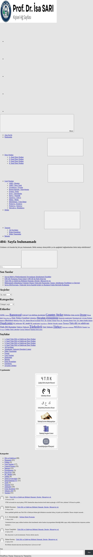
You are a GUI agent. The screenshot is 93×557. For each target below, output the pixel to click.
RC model (26, 323)
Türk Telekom (48, 327)
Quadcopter (6, 323)
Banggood (16, 314)
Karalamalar (9, 470)
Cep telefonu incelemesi (36, 315)
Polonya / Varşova (15, 206)
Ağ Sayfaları (13, 230)
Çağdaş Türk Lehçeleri (12, 329)
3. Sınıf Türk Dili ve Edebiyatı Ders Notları (20, 343)
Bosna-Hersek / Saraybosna (19, 189)
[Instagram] (22, 59)
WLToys (78, 327)
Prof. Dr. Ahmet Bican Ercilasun (30, 320)
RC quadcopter (35, 323)
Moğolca (16, 320)
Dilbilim (67, 315)
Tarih (6, 483)
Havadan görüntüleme (47, 317)
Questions (8, 364)
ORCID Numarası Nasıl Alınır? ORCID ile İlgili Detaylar (25, 279)
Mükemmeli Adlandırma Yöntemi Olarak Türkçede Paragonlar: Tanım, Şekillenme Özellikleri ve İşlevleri (42, 283)
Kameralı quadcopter (65, 318)
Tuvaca (66, 323)
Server (50, 323)
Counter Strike (54, 314)
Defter (7, 210)
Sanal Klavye (43, 323)
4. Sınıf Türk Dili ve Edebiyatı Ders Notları (20, 345)
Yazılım (7, 493)
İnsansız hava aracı (36, 329)
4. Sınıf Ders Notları (16, 163)
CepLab (25, 315)
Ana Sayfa (8, 135)
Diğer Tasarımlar (15, 234)
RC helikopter (17, 323)
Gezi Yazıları (9, 181)
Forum (7, 353)
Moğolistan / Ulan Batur (17, 202)
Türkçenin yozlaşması (68, 327)
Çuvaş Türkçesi (25, 329)
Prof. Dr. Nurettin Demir (65, 320)
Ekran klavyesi (7, 318)
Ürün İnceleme (10, 489)
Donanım (8, 460)
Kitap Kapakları (15, 232)
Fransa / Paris (14, 191)
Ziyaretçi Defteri (10, 366)
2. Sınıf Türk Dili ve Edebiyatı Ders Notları (20, 341)
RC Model (8, 474)
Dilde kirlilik (75, 315)
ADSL (2, 315)
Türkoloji (35, 326)
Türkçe (57, 326)
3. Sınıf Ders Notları (16, 161)
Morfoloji (9, 320)
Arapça (7, 315)
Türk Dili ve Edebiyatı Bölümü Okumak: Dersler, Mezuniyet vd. (28, 281)
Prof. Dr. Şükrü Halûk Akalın (82, 320)
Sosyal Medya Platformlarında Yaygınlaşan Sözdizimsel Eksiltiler (28, 277)
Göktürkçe (33, 318)
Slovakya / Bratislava (16, 208)
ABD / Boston (14, 183)
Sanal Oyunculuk (11, 478)
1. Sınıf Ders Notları (16, 157)
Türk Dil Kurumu (8, 327)
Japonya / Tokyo (15, 198)
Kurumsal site (77, 318)
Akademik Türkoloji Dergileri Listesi (18, 349)
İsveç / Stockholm (15, 194)
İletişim (7, 236)
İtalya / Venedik (14, 196)
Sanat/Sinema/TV (11, 481)
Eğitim (7, 462)
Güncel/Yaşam (10, 466)
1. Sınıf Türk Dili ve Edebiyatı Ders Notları (20, 339)
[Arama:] (10, 267)
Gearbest (25, 318)
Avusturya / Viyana (16, 187)
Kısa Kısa (8, 472)
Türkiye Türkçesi (23, 327)
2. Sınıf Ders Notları (16, 159)
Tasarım (7, 228)
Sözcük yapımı (57, 323)
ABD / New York (15, 185)
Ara (1, 549)
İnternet (7, 468)
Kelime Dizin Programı (27, 517)
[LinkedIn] (22, 94)
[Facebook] (22, 41)
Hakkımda (8, 137)
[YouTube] (22, 111)
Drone (83, 314)
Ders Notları (9, 155)
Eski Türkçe (17, 318)
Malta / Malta (14, 200)
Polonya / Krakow (15, 204)
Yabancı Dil (9, 491)
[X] (22, 76)
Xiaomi (84, 327)
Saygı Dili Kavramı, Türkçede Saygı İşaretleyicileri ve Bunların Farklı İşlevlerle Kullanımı (37, 285)
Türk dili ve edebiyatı (79, 323)
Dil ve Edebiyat (10, 458)
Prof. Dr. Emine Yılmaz (48, 320)
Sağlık (7, 476)
